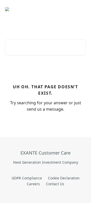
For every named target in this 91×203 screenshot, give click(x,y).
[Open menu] (81, 9)
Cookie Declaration (64, 178)
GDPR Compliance (27, 178)
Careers (33, 183)
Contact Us (55, 183)
